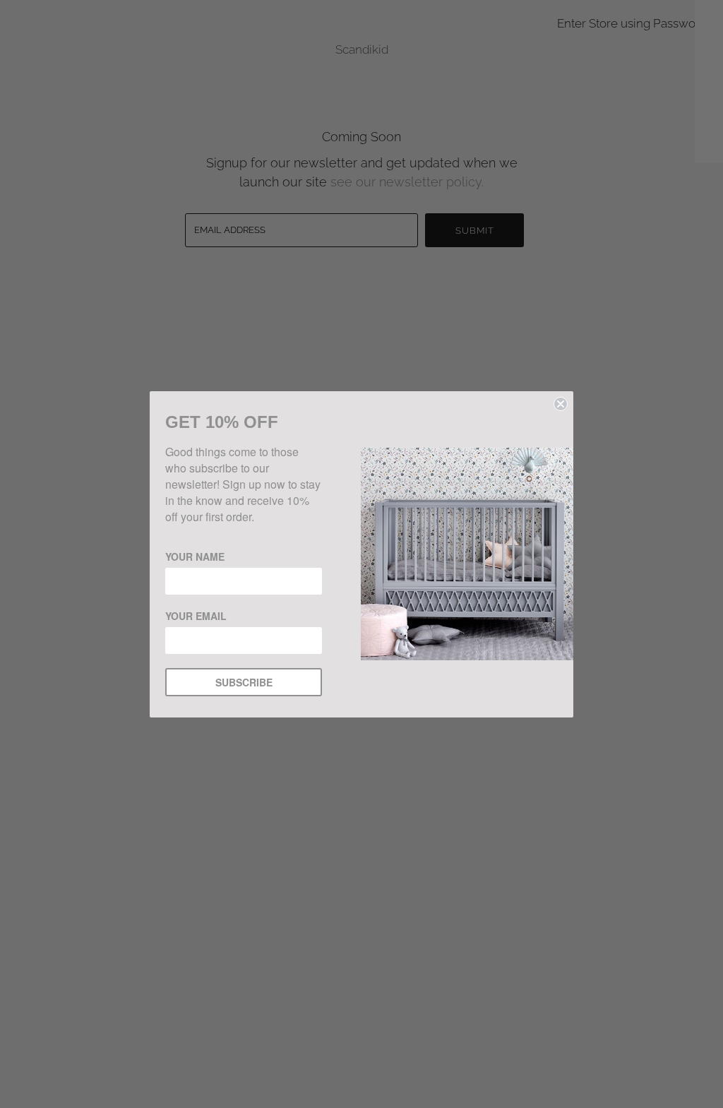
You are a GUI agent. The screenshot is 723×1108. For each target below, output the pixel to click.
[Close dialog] (561, 404)
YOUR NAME (195, 556)
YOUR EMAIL (196, 616)
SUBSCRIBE (244, 682)
